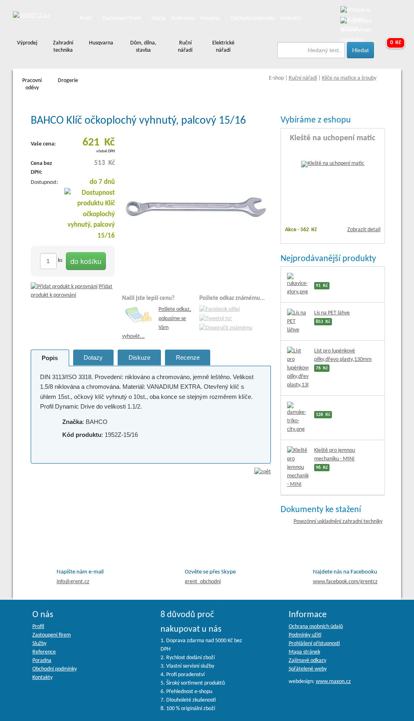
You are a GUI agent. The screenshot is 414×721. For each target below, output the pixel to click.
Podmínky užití (305, 635)
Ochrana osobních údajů (316, 627)
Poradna (211, 18)
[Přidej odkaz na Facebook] (219, 310)
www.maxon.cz (333, 682)
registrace (351, 39)
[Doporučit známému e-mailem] (225, 328)
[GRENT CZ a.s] (31, 16)
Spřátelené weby (308, 669)
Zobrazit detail (363, 230)
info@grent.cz (73, 582)
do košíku (85, 261)
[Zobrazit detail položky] (332, 164)
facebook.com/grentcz (345, 582)
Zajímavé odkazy (307, 661)
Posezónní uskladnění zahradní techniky (338, 522)
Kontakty (291, 18)
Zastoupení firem (122, 18)
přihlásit (349, 28)
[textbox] (311, 50)
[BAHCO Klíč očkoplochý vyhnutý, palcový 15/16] (196, 208)
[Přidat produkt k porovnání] (64, 287)
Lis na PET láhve (332, 313)
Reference (183, 18)
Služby (159, 18)
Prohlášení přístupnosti (314, 644)
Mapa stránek (304, 652)
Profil (86, 18)
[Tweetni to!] (215, 319)
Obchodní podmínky (252, 18)
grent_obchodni (203, 582)
